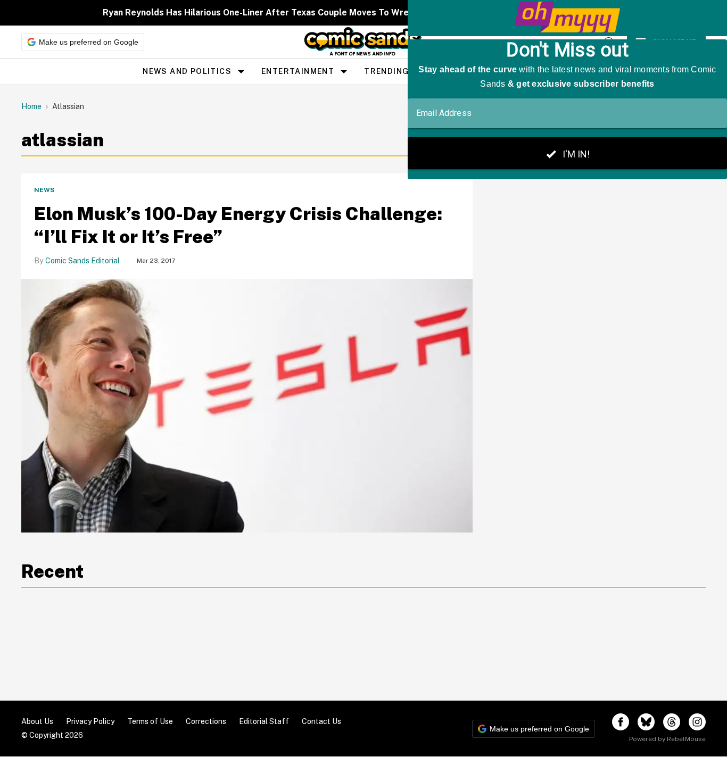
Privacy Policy (90, 721)
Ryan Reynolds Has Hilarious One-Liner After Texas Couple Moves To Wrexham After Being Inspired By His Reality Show (353, 12)
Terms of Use (150, 721)
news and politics (187, 71)
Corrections (206, 721)
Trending (386, 71)
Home (31, 106)
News (44, 190)
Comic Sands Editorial (82, 260)
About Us (37, 721)
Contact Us (321, 721)
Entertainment (297, 71)
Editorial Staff (264, 721)
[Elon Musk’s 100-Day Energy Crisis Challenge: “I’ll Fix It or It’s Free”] (247, 406)
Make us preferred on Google (88, 42)
